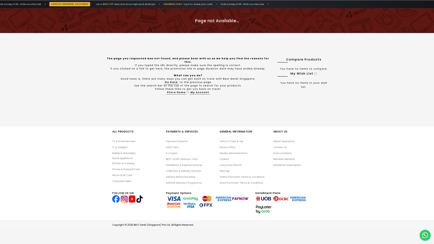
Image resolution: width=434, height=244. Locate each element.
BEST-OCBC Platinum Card (182, 159)
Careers (224, 159)
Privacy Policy (227, 147)
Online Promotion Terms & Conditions (242, 177)
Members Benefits (284, 159)
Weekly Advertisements (234, 153)
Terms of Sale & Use (231, 141)
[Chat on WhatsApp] (425, 235)
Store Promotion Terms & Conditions (241, 183)
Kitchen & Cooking (123, 163)
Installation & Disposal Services (184, 165)
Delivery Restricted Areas (180, 177)
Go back (171, 82)
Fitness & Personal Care (126, 169)
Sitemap (225, 171)
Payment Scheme (177, 141)
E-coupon (172, 153)
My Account (200, 92)
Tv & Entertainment (124, 141)
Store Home (176, 92)
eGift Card (172, 147)
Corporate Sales (121, 181)
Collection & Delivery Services (183, 171)
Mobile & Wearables (124, 153)
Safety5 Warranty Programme (184, 183)
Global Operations (284, 141)
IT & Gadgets (120, 147)
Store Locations (282, 153)
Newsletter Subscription (287, 165)
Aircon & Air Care (122, 175)
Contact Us (280, 147)
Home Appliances (122, 158)
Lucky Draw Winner (231, 165)
